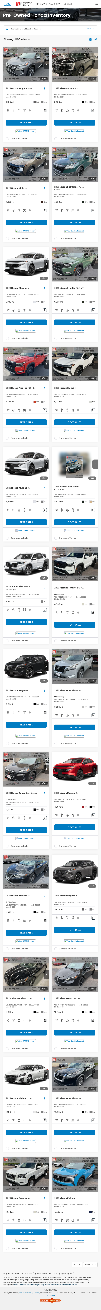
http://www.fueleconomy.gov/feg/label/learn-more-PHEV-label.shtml (45, 1284)
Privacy (37, 1293)
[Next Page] (79, 1264)
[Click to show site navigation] (97, 4)
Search (90, 29)
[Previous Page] (74, 1264)
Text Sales (26, 122)
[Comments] (45, 110)
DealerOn (22, 1293)
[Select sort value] (95, 39)
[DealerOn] (50, 1290)
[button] (46, 64)
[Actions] (44, 88)
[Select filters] (90, 39)
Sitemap (30, 1293)
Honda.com (50, 1295)
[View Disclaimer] (30, 110)
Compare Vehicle (19, 138)
